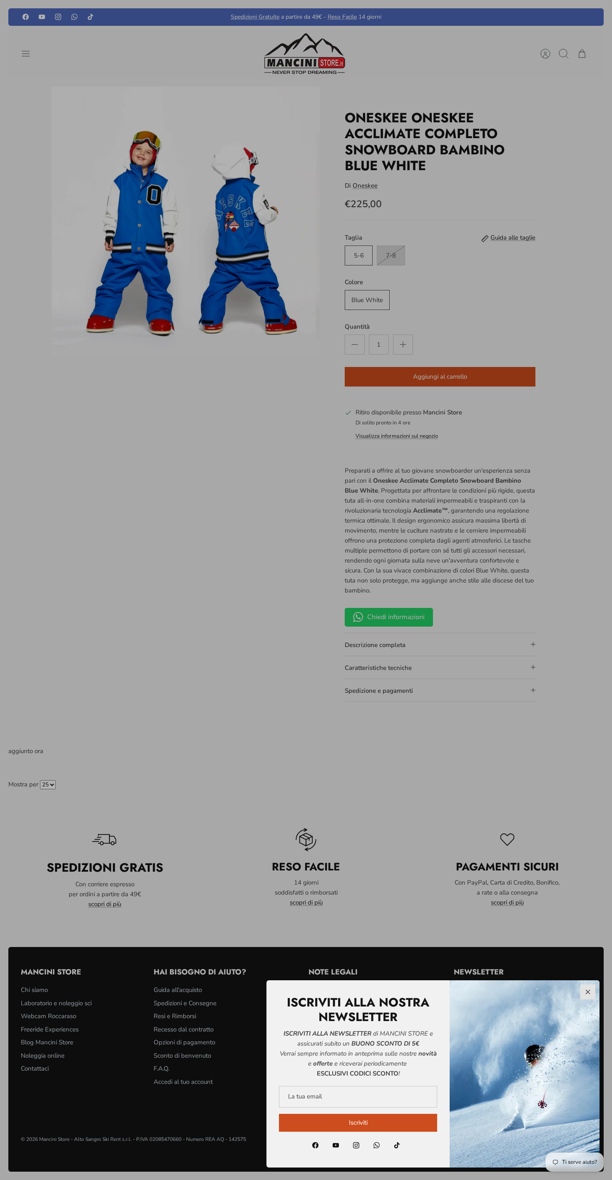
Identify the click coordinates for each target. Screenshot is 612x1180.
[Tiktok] (397, 1145)
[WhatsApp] (376, 1145)
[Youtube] (336, 1145)
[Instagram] (356, 1145)
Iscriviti (358, 1122)
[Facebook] (315, 1145)
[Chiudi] (587, 991)
